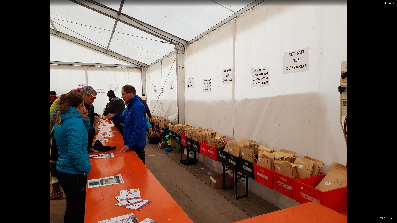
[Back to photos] (3, 3)
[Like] (373, 217)
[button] (6, 111)
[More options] (394, 3)
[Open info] (389, 3)
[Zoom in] (385, 3)
